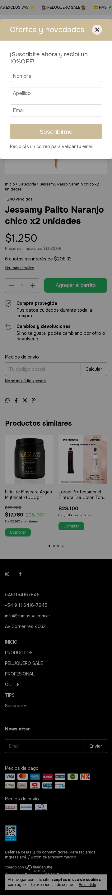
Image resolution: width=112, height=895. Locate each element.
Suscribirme (56, 132)
